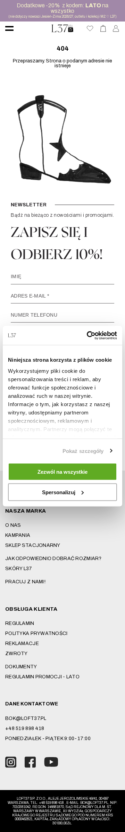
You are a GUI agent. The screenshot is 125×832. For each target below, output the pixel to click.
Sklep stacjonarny (32, 545)
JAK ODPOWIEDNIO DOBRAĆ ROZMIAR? (53, 558)
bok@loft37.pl (26, 718)
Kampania (17, 535)
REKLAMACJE (22, 643)
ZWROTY (16, 653)
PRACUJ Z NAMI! (25, 581)
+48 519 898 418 (24, 728)
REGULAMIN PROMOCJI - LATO (42, 676)
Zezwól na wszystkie (63, 472)
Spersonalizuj (58, 492)
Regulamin (19, 623)
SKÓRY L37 (18, 568)
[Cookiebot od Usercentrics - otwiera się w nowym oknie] (88, 335)
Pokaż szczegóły (83, 451)
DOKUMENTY (21, 666)
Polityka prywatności (36, 633)
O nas (13, 525)
